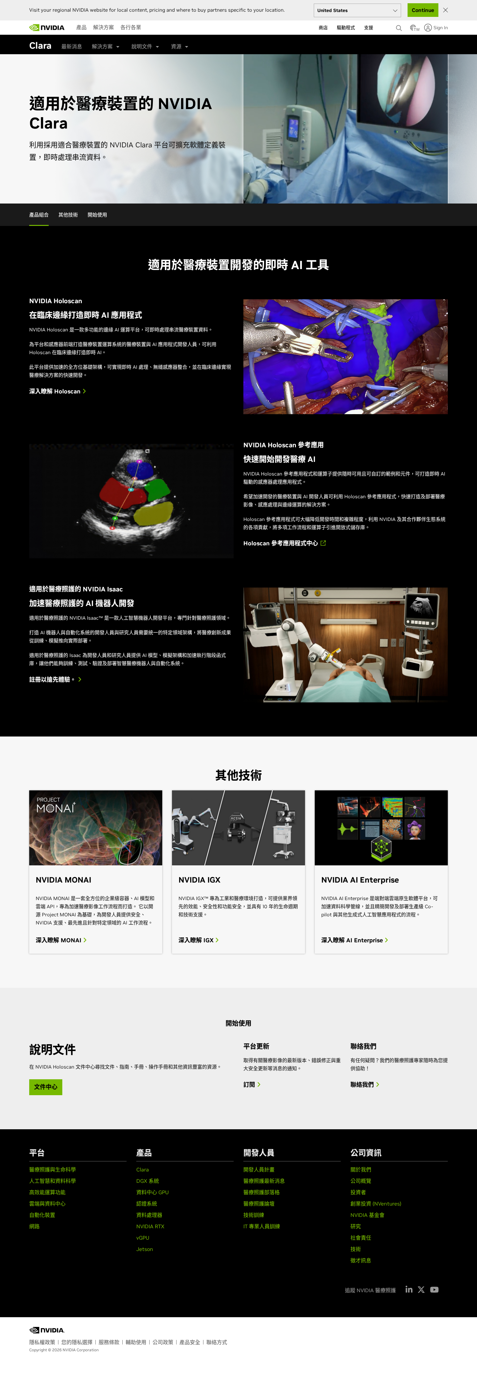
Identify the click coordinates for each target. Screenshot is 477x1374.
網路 (34, 1226)
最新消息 (71, 46)
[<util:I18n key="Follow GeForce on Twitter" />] (421, 1290)
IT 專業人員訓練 (261, 1226)
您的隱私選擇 (76, 1342)
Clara (142, 1169)
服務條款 (109, 1342)
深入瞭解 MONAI (59, 940)
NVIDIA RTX (150, 1226)
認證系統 (146, 1203)
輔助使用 (136, 1342)
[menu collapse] (149, 27)
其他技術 (68, 215)
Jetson (144, 1249)
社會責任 (360, 1237)
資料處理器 (149, 1215)
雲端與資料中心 (47, 1203)
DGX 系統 (147, 1181)
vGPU (142, 1237)
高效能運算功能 (47, 1192)
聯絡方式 (216, 1342)
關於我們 (360, 1169)
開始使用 (97, 215)
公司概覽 (360, 1181)
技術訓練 (253, 1215)
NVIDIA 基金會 (367, 1215)
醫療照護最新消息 (264, 1181)
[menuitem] (81, 27)
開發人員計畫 (259, 1169)
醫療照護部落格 (261, 1192)
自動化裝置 (42, 1215)
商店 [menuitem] (323, 28)
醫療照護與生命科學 (52, 1169)
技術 (355, 1249)
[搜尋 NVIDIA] (399, 26)
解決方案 (103, 27)
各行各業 (130, 27)
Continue (423, 10)
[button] (413, 29)
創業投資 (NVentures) (375, 1203)
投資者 (358, 1192)
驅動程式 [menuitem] (346, 28)
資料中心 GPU (152, 1192)
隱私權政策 (42, 1342)
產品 (81, 27)
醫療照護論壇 (259, 1203)
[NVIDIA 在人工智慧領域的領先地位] (47, 27)
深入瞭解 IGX (196, 940)
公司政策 (163, 1342)
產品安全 (189, 1342)
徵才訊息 (360, 1260)
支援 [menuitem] (368, 28)
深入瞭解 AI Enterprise (353, 940)
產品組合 (39, 215)
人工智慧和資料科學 (52, 1181)
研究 (355, 1226)
